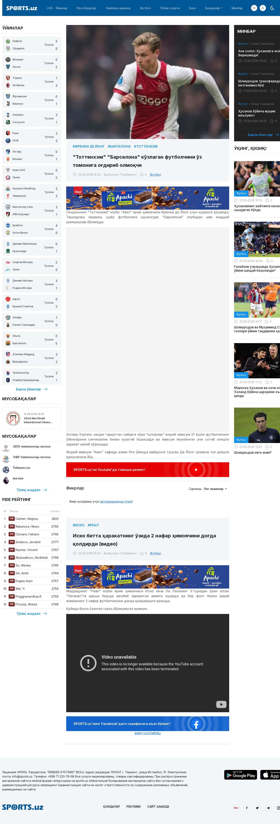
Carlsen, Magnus (24, 518)
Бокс (192, 8)
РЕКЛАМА (133, 806)
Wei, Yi (17, 588)
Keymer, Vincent (24, 550)
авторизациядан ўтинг (116, 501)
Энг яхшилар (214, 489)
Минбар (237, 8)
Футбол (145, 8)
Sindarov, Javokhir (25, 542)
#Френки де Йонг (89, 146)
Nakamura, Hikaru (24, 526)
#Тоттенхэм (145, 146)
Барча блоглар (260, 135)
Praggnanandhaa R (25, 596)
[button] (263, 8)
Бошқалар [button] (212, 8)
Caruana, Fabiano (24, 534)
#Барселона (119, 146)
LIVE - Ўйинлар (57, 8)
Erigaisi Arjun (21, 581)
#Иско (78, 525)
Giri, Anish (19, 573)
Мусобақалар (86, 8)
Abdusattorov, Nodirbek (29, 557)
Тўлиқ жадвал (28, 490)
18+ (236, 807)
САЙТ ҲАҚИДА (158, 806)
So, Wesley (20, 565)
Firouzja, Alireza (23, 604)
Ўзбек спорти (170, 8)
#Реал (93, 525)
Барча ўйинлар (28, 389)
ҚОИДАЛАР (111, 806)
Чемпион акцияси (118, 8)
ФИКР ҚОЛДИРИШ (147, 733)
